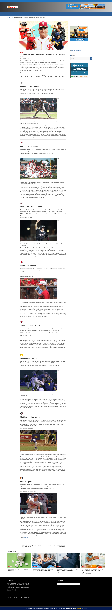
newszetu (27, 58)
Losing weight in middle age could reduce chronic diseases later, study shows (43, 569)
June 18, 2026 (10, 572)
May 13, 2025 (84, 573)
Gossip (45, 14)
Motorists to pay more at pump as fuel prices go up (56, 546)
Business (21, 14)
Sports (29, 14)
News (14, 14)
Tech (69, 14)
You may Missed (12, 551)
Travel (74, 14)
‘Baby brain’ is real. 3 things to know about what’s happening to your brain (67, 569)
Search (91, 58)
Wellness (10, 566)
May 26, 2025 (59, 572)
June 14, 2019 (22, 58)
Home (9, 14)
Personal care (61, 14)
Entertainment (37, 14)
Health (51, 14)
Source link (25, 537)
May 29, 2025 (35, 572)
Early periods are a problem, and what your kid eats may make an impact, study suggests (92, 570)
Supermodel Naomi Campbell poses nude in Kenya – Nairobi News (31, 546)
